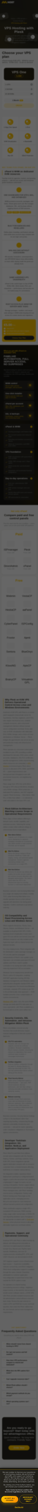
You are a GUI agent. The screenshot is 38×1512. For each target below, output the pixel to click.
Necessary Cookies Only (28, 1499)
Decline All (19, 1507)
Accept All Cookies (10, 1499)
